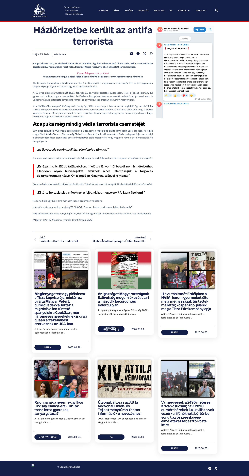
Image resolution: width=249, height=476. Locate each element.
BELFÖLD (129, 10)
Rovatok (182, 10)
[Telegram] (209, 468)
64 (171, 10)
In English (103, 10)
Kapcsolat (201, 10)
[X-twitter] (215, 468)
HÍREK (116, 10)
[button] (131, 53)
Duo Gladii (159, 10)
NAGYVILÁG (143, 10)
